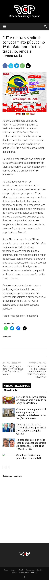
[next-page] (8, 467)
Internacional (29, 570)
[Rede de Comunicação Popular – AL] (24, 11)
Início (6, 570)
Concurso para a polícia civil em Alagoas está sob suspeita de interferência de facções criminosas (31, 414)
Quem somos (24, 572)
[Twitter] (10, 65)
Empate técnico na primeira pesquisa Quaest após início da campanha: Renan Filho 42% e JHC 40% (31, 444)
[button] (4, 26)
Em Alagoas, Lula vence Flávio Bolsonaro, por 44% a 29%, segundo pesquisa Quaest (31, 429)
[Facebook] (5, 65)
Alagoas (13, 570)
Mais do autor (11, 390)
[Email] (28, 65)
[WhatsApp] (22, 65)
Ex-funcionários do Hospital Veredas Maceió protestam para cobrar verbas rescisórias (37, 371)
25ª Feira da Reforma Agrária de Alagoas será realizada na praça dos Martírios (31, 400)
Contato (34, 572)
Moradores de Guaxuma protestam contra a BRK (28, 457)
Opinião (40, 570)
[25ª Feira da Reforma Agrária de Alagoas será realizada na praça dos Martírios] (9, 400)
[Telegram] (16, 65)
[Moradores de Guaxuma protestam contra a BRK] (9, 458)
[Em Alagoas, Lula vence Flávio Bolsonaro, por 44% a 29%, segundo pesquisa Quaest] (9, 427)
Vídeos (14, 572)
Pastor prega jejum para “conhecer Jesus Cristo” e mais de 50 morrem (13, 370)
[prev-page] (4, 467)
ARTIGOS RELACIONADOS (17, 385)
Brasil (21, 570)
